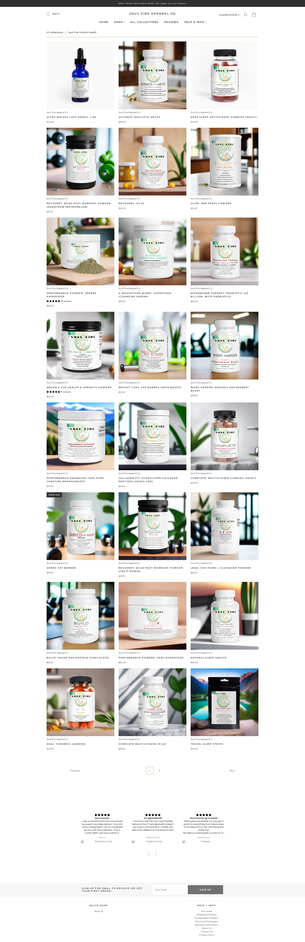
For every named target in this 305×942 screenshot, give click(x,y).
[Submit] (50, 14)
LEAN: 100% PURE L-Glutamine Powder (221, 568)
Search (55, 13)
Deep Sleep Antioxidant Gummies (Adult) (224, 117)
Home (104, 22)
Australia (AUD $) (228, 14)
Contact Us (207, 931)
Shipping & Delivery (206, 914)
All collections (55, 32)
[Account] (245, 14)
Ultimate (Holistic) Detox (139, 117)
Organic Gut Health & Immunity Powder (79, 387)
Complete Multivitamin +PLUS (142, 744)
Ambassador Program (206, 918)
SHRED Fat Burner (61, 568)
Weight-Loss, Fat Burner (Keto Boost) (150, 387)
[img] (102, 815)
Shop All (98, 911)
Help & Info (194, 22)
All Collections (144, 22)
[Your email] (170, 889)
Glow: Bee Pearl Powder (211, 203)
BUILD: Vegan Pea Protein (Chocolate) (78, 657)
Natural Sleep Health (209, 657)
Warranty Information (206, 924)
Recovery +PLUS (132, 203)
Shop (118, 22)
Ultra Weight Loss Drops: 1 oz (71, 117)
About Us (206, 928)
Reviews (171, 22)
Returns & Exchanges (206, 921)
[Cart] (254, 15)
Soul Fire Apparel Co (152, 13)
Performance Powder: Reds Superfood (151, 657)
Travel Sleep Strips (207, 744)
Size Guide (206, 911)
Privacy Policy (206, 935)
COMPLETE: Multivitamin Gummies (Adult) (223, 478)
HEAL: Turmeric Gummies (66, 744)
